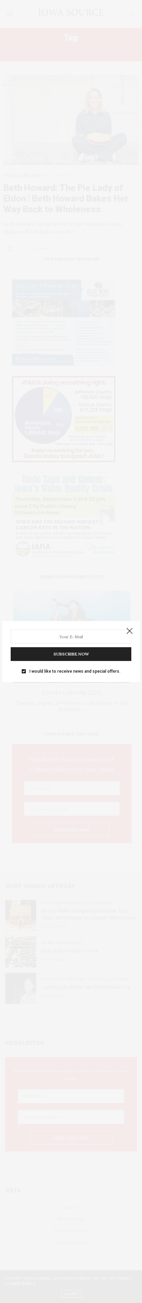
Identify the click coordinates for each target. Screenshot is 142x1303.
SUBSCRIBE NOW (71, 653)
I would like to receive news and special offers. (74, 671)
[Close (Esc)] (129, 631)
